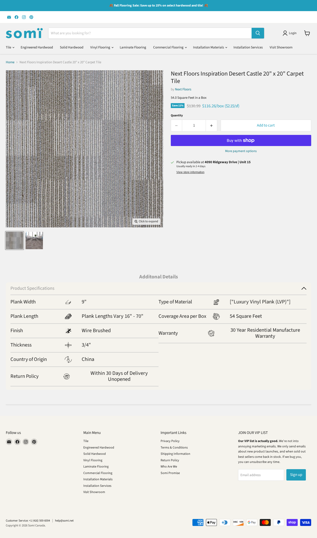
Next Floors (183, 89)
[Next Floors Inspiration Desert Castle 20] (14, 240)
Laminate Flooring (133, 47)
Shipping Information (175, 454)
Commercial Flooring (168, 47)
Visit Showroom (281, 47)
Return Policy (170, 460)
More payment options (241, 151)
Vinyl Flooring (100, 47)
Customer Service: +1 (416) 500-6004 (28, 521)
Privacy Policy (170, 441)
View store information (190, 172)
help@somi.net (64, 521)
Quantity (177, 115)
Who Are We (169, 466)
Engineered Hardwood (37, 47)
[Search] (258, 33)
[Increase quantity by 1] (211, 125)
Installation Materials (209, 47)
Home (10, 62)
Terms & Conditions (174, 447)
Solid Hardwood (71, 47)
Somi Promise (170, 473)
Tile (9, 47)
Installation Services (248, 47)
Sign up (296, 475)
